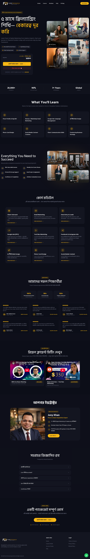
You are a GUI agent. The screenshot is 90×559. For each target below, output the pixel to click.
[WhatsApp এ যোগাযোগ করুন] (86, 555)
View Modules (11, 223)
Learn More (53, 436)
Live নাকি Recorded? (26, 472)
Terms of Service (73, 541)
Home (38, 3)
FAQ (57, 3)
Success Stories (50, 546)
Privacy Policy (72, 544)
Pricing (62, 3)
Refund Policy (72, 546)
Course (45, 3)
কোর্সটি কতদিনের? (25, 467)
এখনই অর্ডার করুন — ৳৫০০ (15, 64)
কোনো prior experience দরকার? (29, 478)
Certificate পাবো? (25, 489)
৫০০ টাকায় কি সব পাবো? (27, 484)
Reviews (51, 3)
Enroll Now (84, 3)
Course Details (49, 544)
